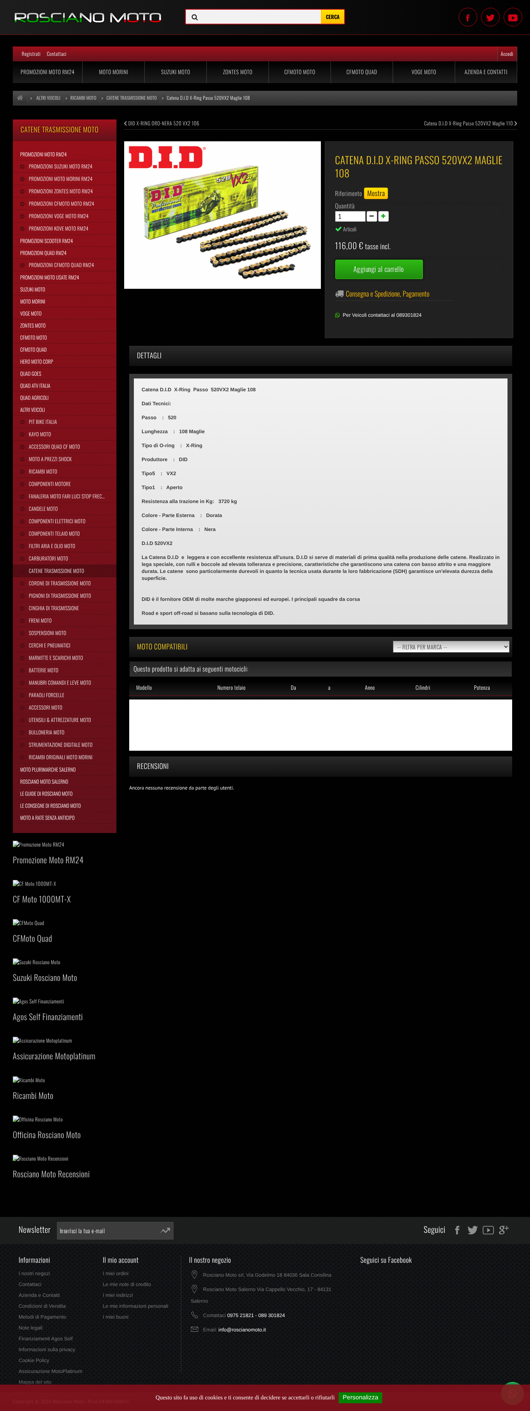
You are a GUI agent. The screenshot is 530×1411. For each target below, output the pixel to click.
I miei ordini (115, 1273)
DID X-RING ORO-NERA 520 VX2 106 (163, 123)
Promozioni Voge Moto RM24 (58, 216)
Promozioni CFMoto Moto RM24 (61, 203)
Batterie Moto (43, 670)
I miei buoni (115, 1317)
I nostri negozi (34, 1273)
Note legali (30, 1328)
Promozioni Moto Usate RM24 (49, 277)
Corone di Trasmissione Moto (59, 583)
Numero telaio (231, 688)
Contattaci (57, 53)
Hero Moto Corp (36, 361)
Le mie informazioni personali (135, 1306)
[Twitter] (490, 17)
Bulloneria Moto (46, 732)
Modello (144, 688)
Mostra (376, 193)
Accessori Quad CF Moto (54, 446)
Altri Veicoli (32, 409)
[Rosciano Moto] (88, 12)
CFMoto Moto (299, 72)
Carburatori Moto (48, 558)
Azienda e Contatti (485, 72)
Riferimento (348, 193)
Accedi (507, 53)
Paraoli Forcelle (46, 695)
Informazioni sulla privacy (47, 1349)
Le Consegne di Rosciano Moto (50, 805)
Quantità (345, 205)
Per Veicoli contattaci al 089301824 (382, 315)
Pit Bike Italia (42, 421)
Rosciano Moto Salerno (44, 781)
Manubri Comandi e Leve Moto (59, 682)
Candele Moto (43, 508)
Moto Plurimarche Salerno (48, 769)
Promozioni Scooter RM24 (46, 241)
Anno (370, 688)
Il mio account (121, 1260)
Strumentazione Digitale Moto (60, 744)
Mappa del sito (35, 1382)
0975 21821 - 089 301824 (256, 1315)
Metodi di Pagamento (42, 1317)
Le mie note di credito (127, 1284)
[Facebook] (468, 17)
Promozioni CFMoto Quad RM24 (61, 265)
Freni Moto (40, 620)
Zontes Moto (238, 72)
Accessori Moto (45, 707)
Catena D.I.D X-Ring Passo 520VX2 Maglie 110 (469, 123)
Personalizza (360, 1397)
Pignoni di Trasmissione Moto (59, 595)
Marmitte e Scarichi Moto (55, 657)
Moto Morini (113, 72)
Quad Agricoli (34, 397)
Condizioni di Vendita (42, 1306)
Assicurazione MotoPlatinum (50, 1371)
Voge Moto (424, 72)
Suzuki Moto (175, 72)
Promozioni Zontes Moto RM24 (60, 191)
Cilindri (423, 688)
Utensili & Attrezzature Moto (59, 720)
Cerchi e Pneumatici (49, 645)
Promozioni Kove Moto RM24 (58, 228)
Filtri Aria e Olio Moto (51, 546)
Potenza (482, 688)
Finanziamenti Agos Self (46, 1339)
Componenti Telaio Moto (54, 533)
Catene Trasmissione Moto (56, 570)
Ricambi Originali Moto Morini (60, 757)
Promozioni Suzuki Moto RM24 (60, 166)
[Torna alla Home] (20, 98)
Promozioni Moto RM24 (47, 72)
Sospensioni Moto (47, 633)
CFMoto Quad (361, 72)
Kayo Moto (39, 434)
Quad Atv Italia (35, 385)
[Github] (513, 17)
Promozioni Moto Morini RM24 (60, 178)
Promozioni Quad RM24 (43, 253)
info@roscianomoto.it (242, 1330)
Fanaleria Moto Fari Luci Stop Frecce (67, 496)
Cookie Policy (34, 1360)
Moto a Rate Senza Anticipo (47, 817)
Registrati (31, 53)
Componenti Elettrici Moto (56, 521)
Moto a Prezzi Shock (50, 459)
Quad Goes (30, 373)
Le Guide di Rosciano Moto (46, 793)
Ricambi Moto (42, 471)
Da (293, 688)
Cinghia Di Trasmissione (53, 608)
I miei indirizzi (118, 1295)
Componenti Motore (49, 484)
